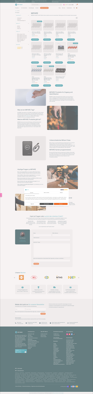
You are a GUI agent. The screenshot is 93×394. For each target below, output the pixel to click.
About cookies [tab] (46, 192)
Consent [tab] (31, 192)
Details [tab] (61, 192)
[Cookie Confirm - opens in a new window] (64, 189)
